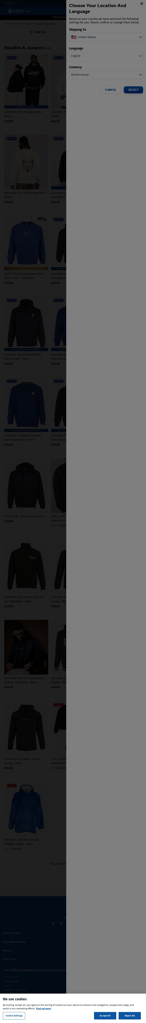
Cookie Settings (14, 1015)
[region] (73, 1008)
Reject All (130, 1015)
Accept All (105, 1015)
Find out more (43, 1008)
